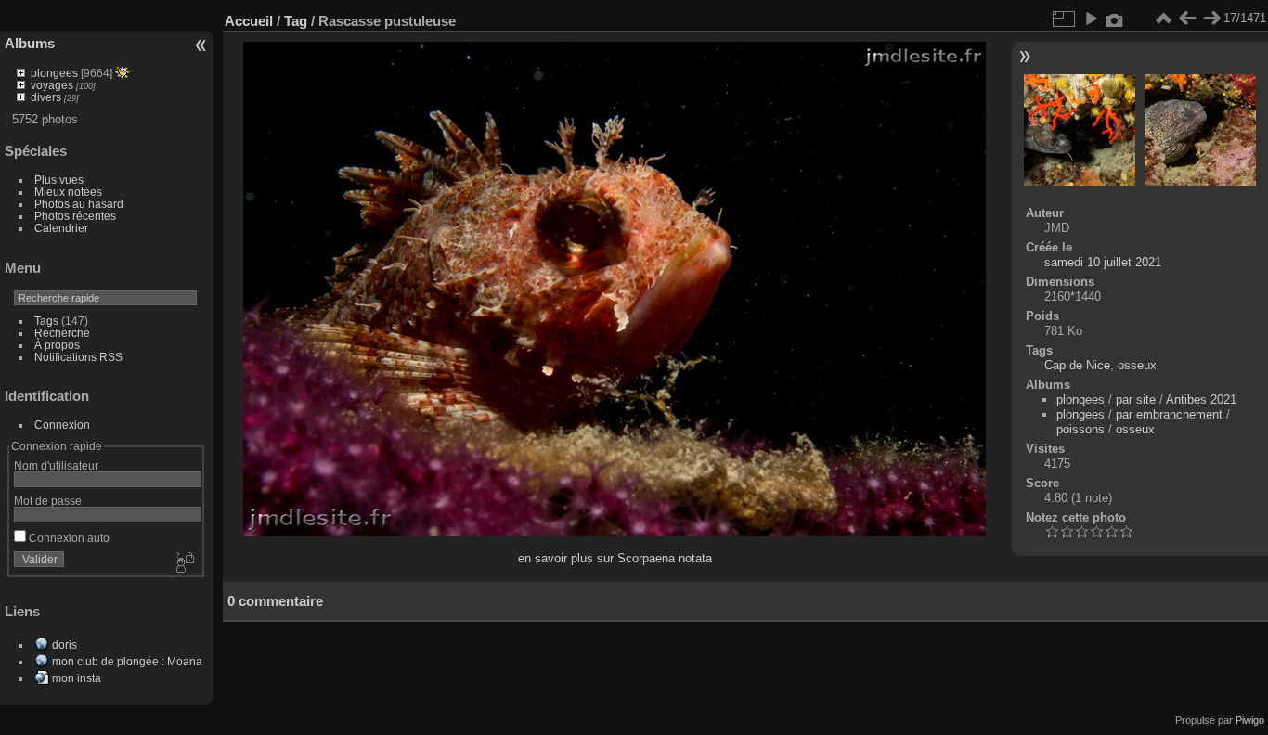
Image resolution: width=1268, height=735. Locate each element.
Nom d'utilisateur (56, 465)
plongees (54, 73)
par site (1136, 399)
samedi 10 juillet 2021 (1102, 262)
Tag (295, 21)
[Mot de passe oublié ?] (184, 563)
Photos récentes (75, 216)
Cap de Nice (1077, 365)
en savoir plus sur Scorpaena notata (615, 558)
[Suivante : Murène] (1211, 18)
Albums (30, 43)
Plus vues (59, 180)
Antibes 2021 (1201, 399)
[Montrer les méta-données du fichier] (1115, 18)
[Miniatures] (1163, 18)
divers (46, 97)
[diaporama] (1091, 18)
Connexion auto (68, 538)
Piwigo (1250, 720)
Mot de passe (48, 501)
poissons (1080, 429)
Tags (46, 321)
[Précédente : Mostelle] (1187, 18)
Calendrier (61, 228)
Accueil (249, 21)
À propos (57, 345)
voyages (52, 85)
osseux (1137, 365)
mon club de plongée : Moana (127, 661)
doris (64, 644)
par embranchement (1169, 414)
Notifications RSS (78, 357)
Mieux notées (68, 192)
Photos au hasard (78, 204)
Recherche (62, 333)
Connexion (62, 425)
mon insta (76, 678)
